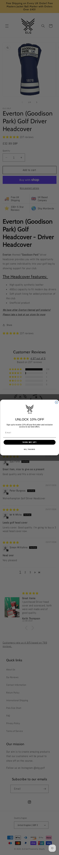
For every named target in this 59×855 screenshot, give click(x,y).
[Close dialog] (56, 402)
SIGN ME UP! (29, 442)
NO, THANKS (29, 449)
